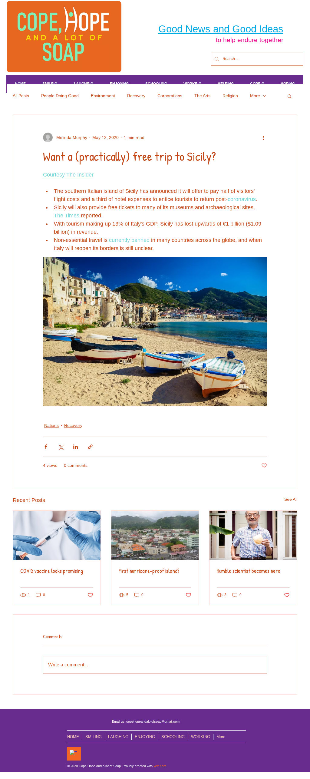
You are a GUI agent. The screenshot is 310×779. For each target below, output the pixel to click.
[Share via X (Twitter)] (61, 447)
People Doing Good (60, 95)
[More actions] (263, 137)
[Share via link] (90, 447)
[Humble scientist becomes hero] (253, 535)
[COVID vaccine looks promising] (57, 535)
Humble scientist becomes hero (248, 571)
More (255, 95)
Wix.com (159, 766)
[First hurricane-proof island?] (155, 535)
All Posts (21, 95)
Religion (230, 95)
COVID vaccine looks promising (51, 571)
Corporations (169, 95)
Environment (103, 95)
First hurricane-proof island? (149, 571)
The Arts (202, 95)
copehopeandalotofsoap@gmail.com (153, 721)
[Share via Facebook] (46, 447)
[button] (289, 96)
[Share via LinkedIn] (75, 447)
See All (290, 499)
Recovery (136, 95)
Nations (51, 425)
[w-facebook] (73, 754)
